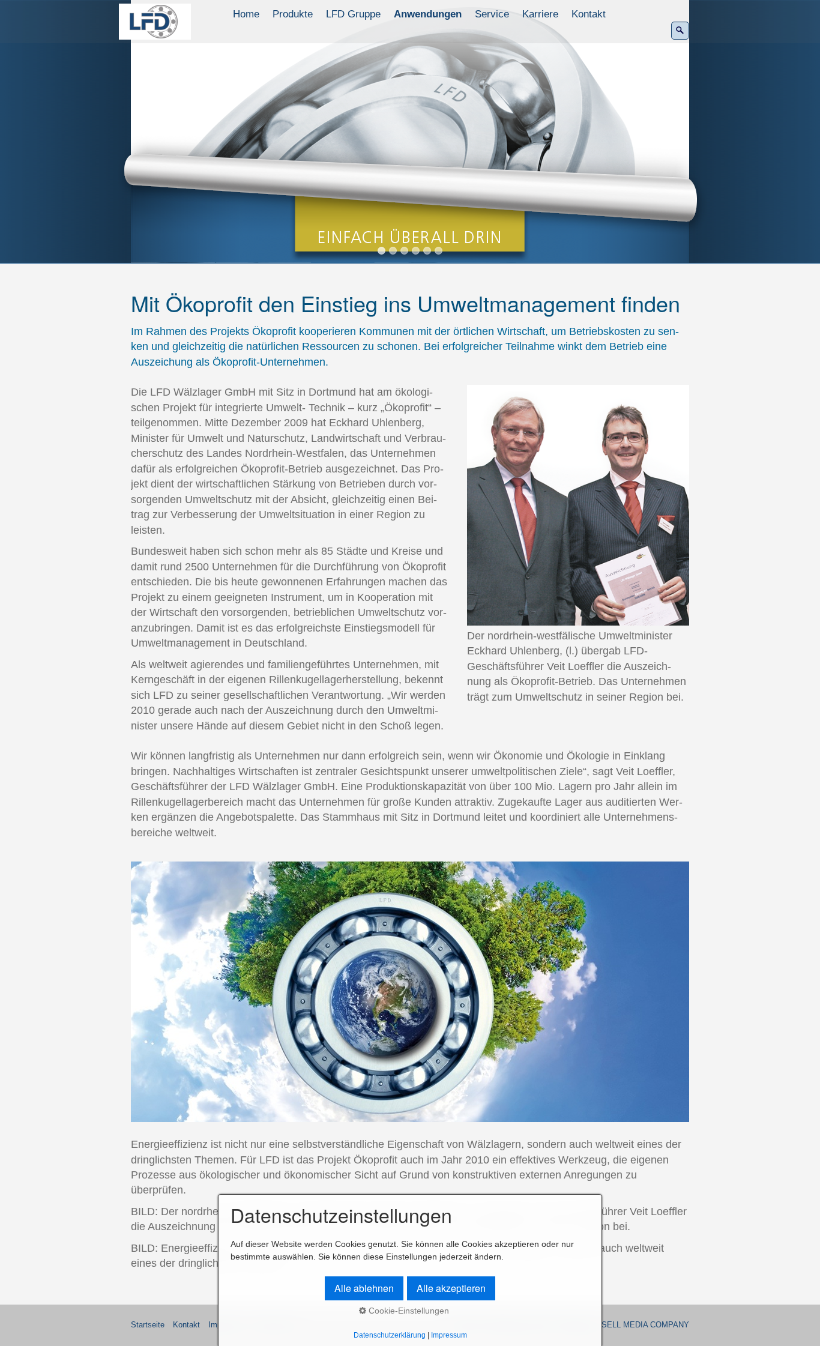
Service (492, 14)
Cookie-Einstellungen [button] (407, 1310)
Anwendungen (428, 14)
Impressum (449, 1335)
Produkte (293, 14)
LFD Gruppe (353, 14)
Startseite (147, 1325)
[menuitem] (247, 14)
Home (246, 14)
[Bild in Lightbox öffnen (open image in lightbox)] (578, 505)
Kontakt (588, 14)
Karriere (540, 14)
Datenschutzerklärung (390, 1335)
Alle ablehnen (364, 1288)
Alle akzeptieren (451, 1288)
